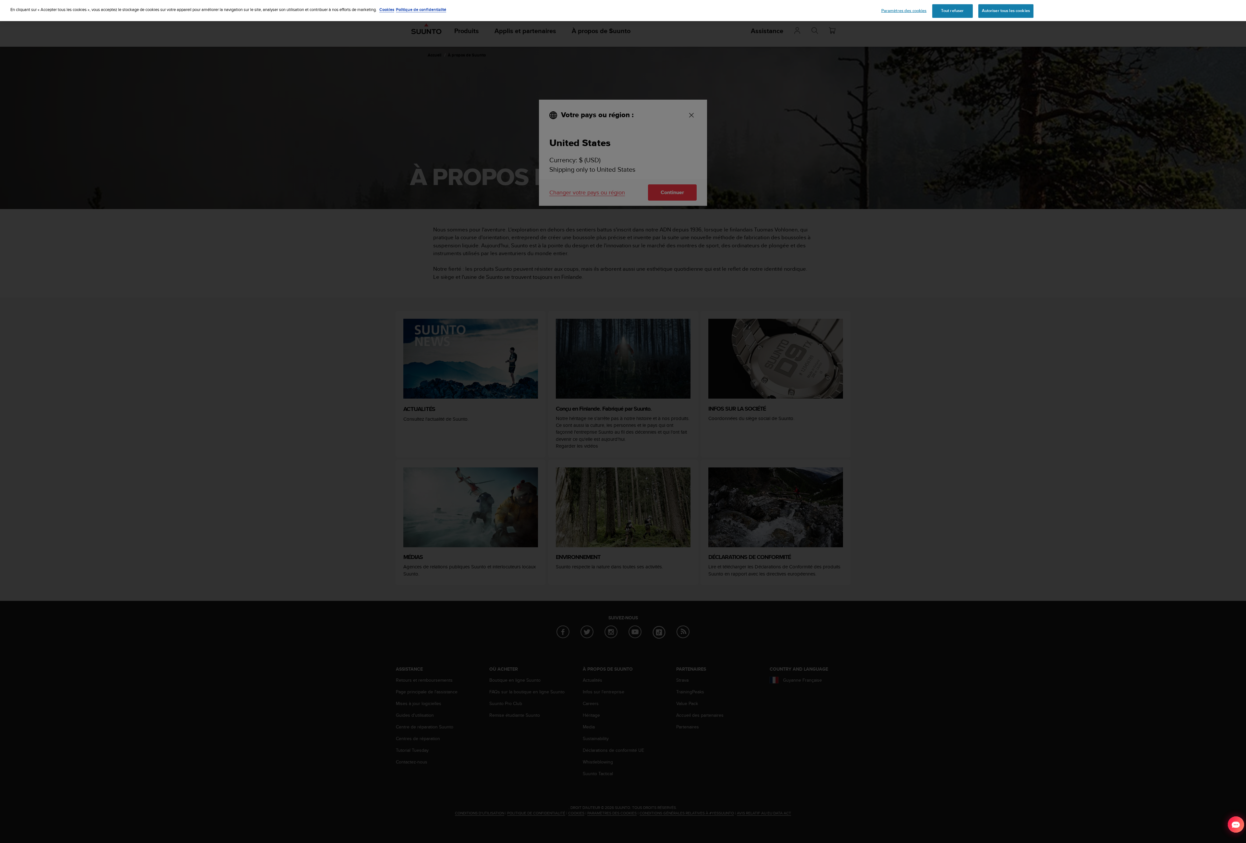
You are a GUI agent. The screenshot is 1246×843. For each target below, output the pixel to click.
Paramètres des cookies (904, 10)
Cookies (386, 9)
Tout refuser (952, 10)
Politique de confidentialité (421, 9)
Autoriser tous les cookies (1006, 10)
